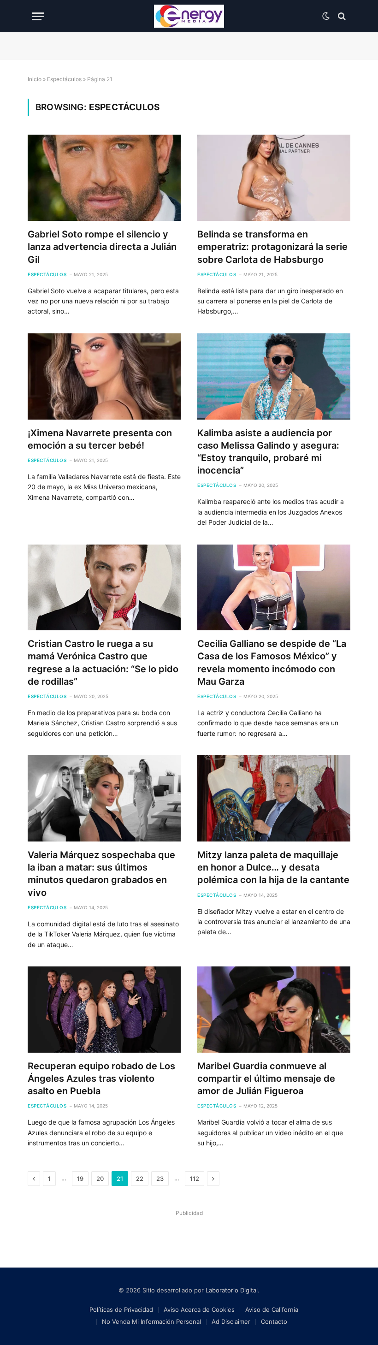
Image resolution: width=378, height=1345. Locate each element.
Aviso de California (271, 1309)
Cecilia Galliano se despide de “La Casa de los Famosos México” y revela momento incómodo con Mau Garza (271, 662)
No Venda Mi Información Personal (151, 1321)
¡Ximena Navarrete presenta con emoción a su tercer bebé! (100, 439)
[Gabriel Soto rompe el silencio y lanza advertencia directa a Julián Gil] (104, 178)
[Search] (341, 16)
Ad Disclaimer (231, 1321)
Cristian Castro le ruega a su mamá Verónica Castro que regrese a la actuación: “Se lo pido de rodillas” (103, 662)
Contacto (274, 1321)
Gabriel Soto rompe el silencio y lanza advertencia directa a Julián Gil (102, 247)
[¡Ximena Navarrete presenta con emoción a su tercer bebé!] (104, 376)
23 (160, 1178)
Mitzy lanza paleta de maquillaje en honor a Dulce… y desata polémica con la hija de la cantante (273, 867)
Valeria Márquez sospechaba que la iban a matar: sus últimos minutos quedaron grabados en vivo (101, 873)
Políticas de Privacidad (121, 1309)
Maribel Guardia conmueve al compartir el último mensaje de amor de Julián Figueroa (266, 1078)
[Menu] (38, 16)
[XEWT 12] (189, 16)
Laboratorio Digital (232, 1290)
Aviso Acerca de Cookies (199, 1309)
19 (80, 1178)
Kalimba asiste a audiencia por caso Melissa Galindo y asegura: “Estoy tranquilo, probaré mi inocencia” (268, 451)
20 (100, 1178)
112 (194, 1178)
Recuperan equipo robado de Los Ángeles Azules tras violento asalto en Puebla (101, 1078)
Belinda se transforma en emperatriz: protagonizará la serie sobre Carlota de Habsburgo (272, 247)
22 (139, 1178)
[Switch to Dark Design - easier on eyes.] (326, 16)
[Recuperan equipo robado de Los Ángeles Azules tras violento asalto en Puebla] (104, 1009)
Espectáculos (64, 79)
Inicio (34, 79)
